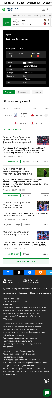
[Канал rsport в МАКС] (8, 272)
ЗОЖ (45, 288)
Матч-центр (7, 22)
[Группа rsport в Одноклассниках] (40, 272)
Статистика (23, 92)
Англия (23, 123)
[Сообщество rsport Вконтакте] (29, 272)
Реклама (23, 293)
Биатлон (36, 288)
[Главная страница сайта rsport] (16, 9)
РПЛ (29, 16)
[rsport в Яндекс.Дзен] (19, 272)
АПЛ (49, 16)
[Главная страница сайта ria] (3, 9)
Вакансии (7, 304)
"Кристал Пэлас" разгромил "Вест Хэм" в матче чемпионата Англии (17, 205)
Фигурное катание (21, 288)
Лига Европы (39, 16)
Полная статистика (12, 129)
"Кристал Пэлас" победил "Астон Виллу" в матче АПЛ (17, 233)
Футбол (9, 34)
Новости (37, 92)
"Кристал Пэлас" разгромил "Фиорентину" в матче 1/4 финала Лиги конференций (17, 140)
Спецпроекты (9, 293)
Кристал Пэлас (30, 66)
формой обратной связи (37, 363)
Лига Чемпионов (18, 16)
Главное (6, 16)
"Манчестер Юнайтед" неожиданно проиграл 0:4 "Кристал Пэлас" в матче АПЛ (18, 171)
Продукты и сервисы (40, 293)
